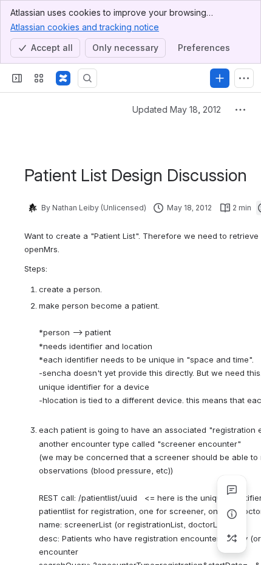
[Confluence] (63, 78)
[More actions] (240, 109)
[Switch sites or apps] (39, 78)
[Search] (87, 78)
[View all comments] (232, 490)
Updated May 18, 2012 (176, 109)
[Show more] (244, 78)
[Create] (219, 78)
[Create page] (232, 538)
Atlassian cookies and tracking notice (84, 27)
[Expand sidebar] (17, 78)
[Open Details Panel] (232, 514)
